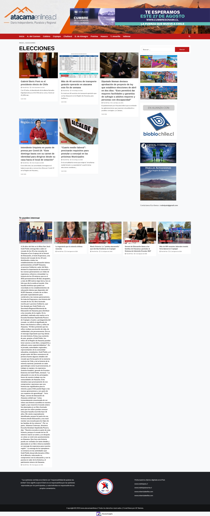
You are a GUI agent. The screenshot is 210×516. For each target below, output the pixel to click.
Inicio (21, 36)
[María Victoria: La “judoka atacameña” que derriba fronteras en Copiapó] (105, 233)
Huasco (104, 36)
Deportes (107, 241)
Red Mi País (26, 87)
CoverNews (127, 508)
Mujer (57, 241)
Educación (38, 241)
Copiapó (30, 241)
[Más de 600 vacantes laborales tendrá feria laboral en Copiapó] (174, 233)
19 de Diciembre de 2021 (38, 87)
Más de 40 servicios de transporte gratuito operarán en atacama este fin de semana (78, 84)
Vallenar (126, 36)
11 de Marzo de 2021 (117, 102)
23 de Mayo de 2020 (77, 159)
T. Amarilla (115, 36)
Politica (38, 75)
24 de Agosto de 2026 (72, 251)
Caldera (46, 36)
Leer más (23, 99)
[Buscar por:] (158, 49)
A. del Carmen (33, 36)
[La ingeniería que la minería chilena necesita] (70, 233)
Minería (80, 238)
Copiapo (57, 36)
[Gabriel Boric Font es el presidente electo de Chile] (38, 65)
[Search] (189, 36)
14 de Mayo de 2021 (77, 90)
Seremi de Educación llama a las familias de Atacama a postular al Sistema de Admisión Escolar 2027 (138, 249)
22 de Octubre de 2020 (38, 162)
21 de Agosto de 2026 (106, 251)
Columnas (24, 75)
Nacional (31, 75)
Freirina (94, 36)
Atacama (23, 241)
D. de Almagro (81, 36)
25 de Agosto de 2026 (37, 465)
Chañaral (68, 36)
